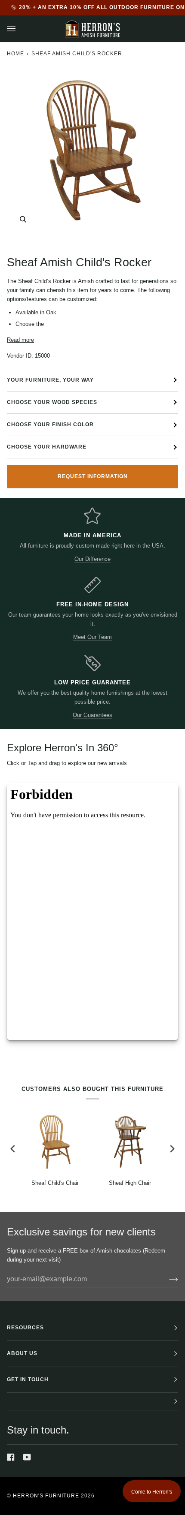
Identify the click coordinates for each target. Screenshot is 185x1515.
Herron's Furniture (46, 1496)
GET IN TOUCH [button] (28, 1379)
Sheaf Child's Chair (55, 1183)
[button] (92, 1401)
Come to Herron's (151, 1492)
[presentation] (13, 1148)
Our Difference (92, 559)
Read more (20, 340)
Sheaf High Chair (130, 1183)
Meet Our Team (92, 637)
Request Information (93, 476)
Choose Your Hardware (46, 447)
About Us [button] (22, 1353)
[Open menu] (20, 28)
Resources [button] (25, 1328)
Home (15, 54)
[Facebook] (11, 1457)
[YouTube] (27, 1457)
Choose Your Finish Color (50, 425)
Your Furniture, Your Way (50, 380)
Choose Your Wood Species (52, 402)
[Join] (166, 1279)
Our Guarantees (92, 715)
